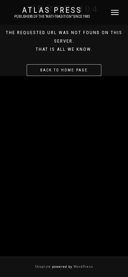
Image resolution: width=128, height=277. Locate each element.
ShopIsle (43, 266)
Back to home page (64, 70)
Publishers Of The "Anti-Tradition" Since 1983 (52, 16)
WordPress (83, 266)
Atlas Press (52, 10)
